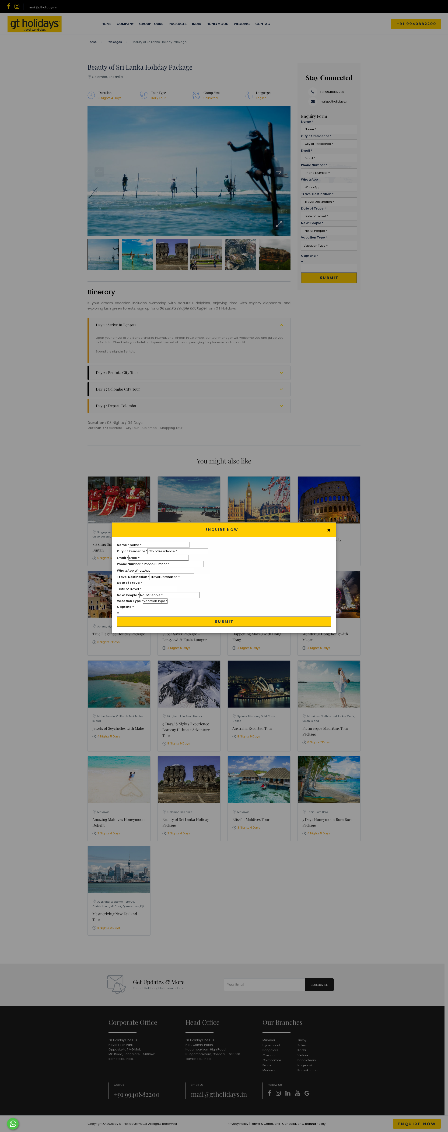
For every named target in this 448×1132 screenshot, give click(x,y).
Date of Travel (130, 582)
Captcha (125, 607)
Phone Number (130, 564)
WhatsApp (125, 570)
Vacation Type (130, 601)
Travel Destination (133, 577)
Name (123, 545)
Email (122, 557)
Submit (224, 621)
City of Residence (132, 551)
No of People (128, 595)
